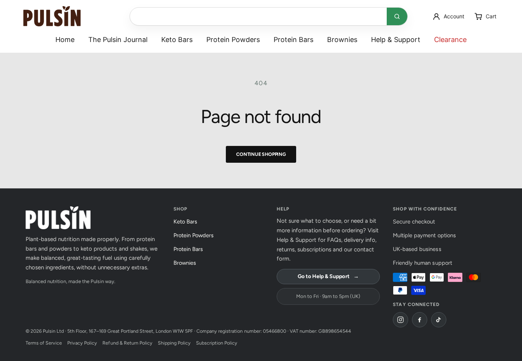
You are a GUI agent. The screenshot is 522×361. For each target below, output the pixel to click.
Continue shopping (261, 154)
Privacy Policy (82, 343)
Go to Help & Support (328, 276)
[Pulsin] (52, 16)
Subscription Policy (216, 343)
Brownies (342, 40)
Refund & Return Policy (127, 343)
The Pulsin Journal (118, 40)
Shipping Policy (174, 343)
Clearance (450, 40)
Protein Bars (293, 40)
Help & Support (395, 40)
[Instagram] (400, 319)
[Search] (397, 16)
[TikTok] (438, 319)
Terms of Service (44, 343)
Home (65, 40)
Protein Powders (233, 40)
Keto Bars (177, 40)
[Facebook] (419, 319)
